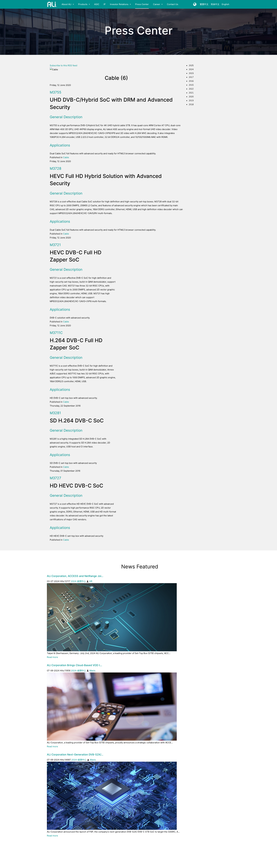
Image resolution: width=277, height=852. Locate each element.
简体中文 (215, 4)
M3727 (55, 478)
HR (90, 581)
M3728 (55, 168)
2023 (191, 73)
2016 (191, 81)
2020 (191, 96)
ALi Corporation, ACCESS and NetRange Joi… (75, 576)
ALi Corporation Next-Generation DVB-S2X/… (75, 754)
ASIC (96, 4)
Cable (66, 157)
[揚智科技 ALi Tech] (52, 4)
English (225, 4)
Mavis (92, 670)
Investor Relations (119, 4)
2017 (191, 77)
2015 (191, 85)
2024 (191, 69)
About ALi (67, 4)
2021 (191, 92)
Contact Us (172, 4)
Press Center (142, 4)
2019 (191, 100)
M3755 (55, 92)
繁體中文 (204, 4)
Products (83, 4)
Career (157, 4)
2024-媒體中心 (78, 581)
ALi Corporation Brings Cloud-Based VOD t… (74, 665)
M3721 (55, 245)
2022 (191, 89)
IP (105, 4)
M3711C (56, 333)
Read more (52, 657)
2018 (191, 104)
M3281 (55, 413)
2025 (191, 65)
